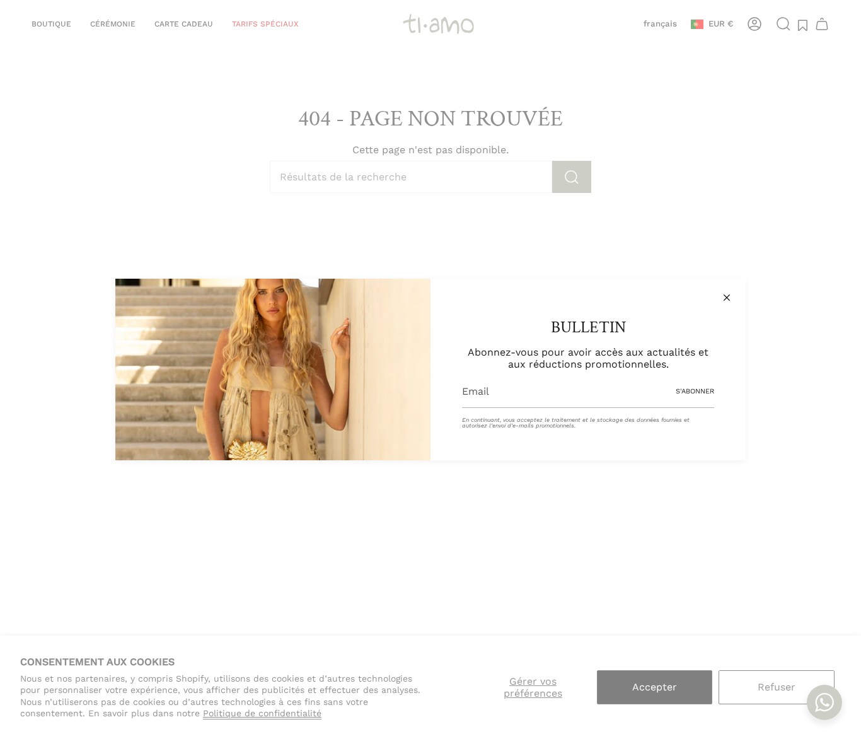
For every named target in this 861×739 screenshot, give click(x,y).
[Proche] (726, 297)
